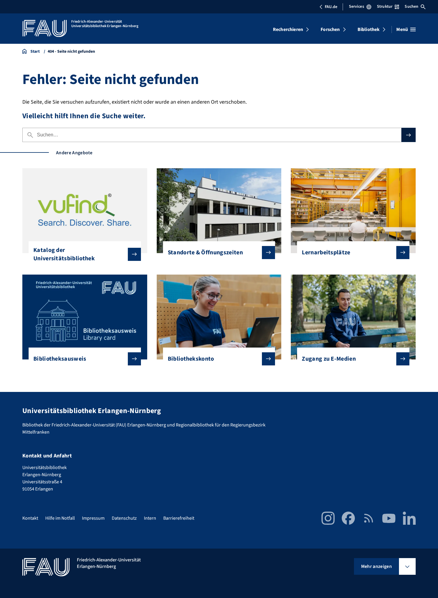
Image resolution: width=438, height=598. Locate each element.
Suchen (411, 7)
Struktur (384, 7)
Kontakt (30, 518)
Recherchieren (288, 29)
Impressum (93, 518)
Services (356, 7)
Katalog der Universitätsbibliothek (64, 254)
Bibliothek (369, 29)
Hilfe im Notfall (60, 518)
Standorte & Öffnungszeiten (205, 252)
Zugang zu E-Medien (329, 359)
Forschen (330, 29)
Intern (150, 518)
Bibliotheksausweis (59, 359)
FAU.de (331, 7)
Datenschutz (124, 518)
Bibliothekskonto (191, 359)
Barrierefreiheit (178, 518)
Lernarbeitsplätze (326, 252)
